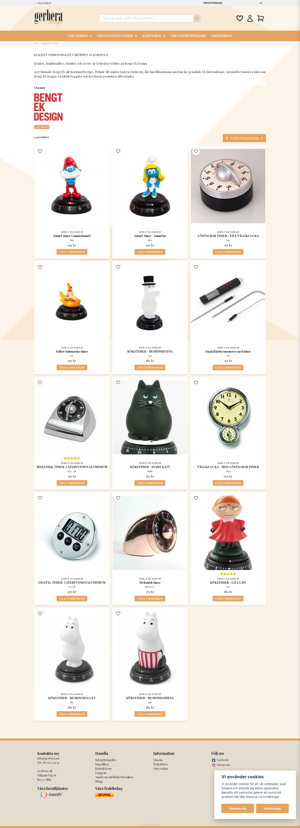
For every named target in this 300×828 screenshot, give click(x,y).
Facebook (223, 760)
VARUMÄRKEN (221, 36)
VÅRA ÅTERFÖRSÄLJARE (188, 36)
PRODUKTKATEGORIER (115, 36)
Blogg (99, 781)
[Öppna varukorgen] (260, 18)
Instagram (223, 764)
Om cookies (160, 768)
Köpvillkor (102, 764)
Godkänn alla (238, 808)
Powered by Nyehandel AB (150, 824)
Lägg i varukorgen (72, 251)
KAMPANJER (151, 36)
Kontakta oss (103, 768)
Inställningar (272, 808)
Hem (36, 43)
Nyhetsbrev (160, 764)
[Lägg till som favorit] (239, 18)
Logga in (100, 773)
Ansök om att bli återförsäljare (114, 777)
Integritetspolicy (106, 760)
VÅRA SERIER (77, 36)
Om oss (158, 760)
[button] (40, 151)
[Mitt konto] (250, 18)
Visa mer (39, 87)
